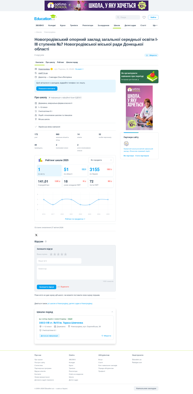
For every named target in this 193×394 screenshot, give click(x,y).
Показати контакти (47, 88)
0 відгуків (39, 55)
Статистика (39, 365)
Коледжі (72, 362)
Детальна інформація (49, 336)
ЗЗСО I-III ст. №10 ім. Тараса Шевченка (61, 322)
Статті (100, 362)
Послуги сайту (40, 362)
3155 (95, 169)
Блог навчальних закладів (107, 365)
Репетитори (73, 371)
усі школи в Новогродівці (57, 303)
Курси (71, 365)
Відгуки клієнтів (40, 371)
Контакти (38, 374)
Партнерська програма (43, 368)
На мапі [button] (78, 69)
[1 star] (51, 254)
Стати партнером (142, 155)
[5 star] (65, 254)
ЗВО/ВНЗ (72, 359)
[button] (49, 170)
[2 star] (55, 254)
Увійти (153, 17)
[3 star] (58, 254)
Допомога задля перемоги (44, 380)
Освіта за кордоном (76, 374)
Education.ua (136, 359)
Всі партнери (129, 155)
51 (66, 169)
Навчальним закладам (146, 388)
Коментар (43, 268)
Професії (101, 371)
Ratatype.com (137, 362)
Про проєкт (39, 359)
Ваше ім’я (43, 261)
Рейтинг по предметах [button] (74, 219)
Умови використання (42, 377)
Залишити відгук (46, 287)
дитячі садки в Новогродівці (80, 303)
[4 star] (62, 254)
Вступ (100, 359)
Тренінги (72, 368)
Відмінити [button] (65, 286)
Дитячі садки (73, 380)
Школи (71, 377)
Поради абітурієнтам (106, 368)
